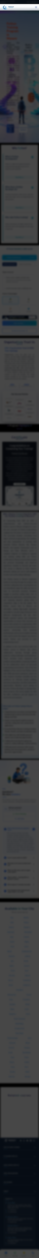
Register (19, 83)
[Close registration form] (36, 52)
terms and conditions (17, 77)
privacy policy (26, 77)
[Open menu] (36, 7)
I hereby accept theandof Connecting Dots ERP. (20, 78)
